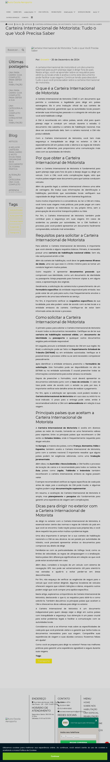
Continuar (55, 756)
